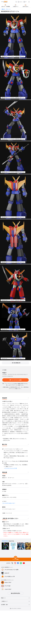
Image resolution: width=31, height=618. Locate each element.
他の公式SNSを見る (15, 593)
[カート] (16, 2)
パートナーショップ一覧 (11, 468)
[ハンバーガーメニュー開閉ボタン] (29, 2)
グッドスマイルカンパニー (9, 503)
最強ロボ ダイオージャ (6, 9)
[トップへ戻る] (15, 557)
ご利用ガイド (4, 601)
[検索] (14, 2)
